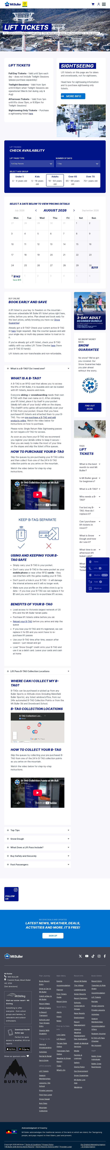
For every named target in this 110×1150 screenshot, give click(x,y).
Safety (77, 1062)
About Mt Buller (80, 981)
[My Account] (98, 4)
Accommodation (63, 985)
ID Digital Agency (88, 1147)
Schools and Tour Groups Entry (44, 1023)
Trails (59, 1066)
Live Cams (61, 1035)
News (59, 1021)
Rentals (94, 1001)
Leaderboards (80, 990)
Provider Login (66, 1147)
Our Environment (81, 1071)
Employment (79, 1017)
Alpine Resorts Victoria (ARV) (47, 1147)
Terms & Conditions (33, 1145)
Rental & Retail (45, 1056)
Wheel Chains (45, 1008)
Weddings (78, 1087)
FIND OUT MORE (90, 407)
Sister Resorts (80, 994)
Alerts (59, 1012)
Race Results (79, 1013)
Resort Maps (44, 1004)
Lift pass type (17, 158)
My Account (96, 1045)
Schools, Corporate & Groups (79, 1005)
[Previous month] (36, 210)
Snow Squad (44, 1099)
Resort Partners (80, 998)
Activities (43, 1052)
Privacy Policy (48, 1145)
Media (76, 1051)
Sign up (53, 935)
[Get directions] (10, 986)
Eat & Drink (43, 1060)
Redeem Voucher (98, 1034)
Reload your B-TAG (22, 621)
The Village (79, 985)
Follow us (10, 897)
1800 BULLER (13, 977)
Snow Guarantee (81, 1075)
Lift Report (61, 1039)
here (31, 113)
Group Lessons (97, 1006)
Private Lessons (46, 1090)
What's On (61, 1070)
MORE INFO (73, 96)
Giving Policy (79, 1067)
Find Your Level (45, 1095)
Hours (59, 1016)
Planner (60, 990)
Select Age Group (19, 171)
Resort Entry (62, 1001)
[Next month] (74, 210)
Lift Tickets (44, 1071)
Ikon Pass (43, 1103)
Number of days (64, 158)
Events (59, 981)
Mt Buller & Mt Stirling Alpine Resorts (19, 1147)
